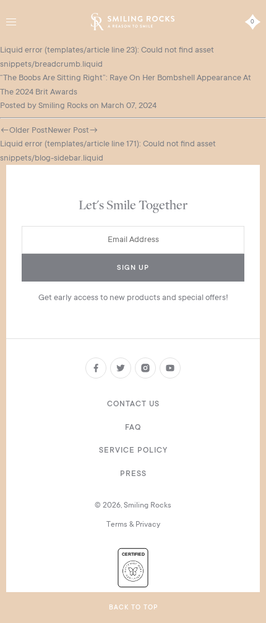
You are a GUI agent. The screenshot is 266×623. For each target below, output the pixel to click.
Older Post (28, 130)
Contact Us (133, 403)
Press (133, 473)
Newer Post (68, 130)
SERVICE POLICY (133, 450)
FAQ (133, 427)
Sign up (133, 268)
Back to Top (133, 607)
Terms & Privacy (133, 524)
